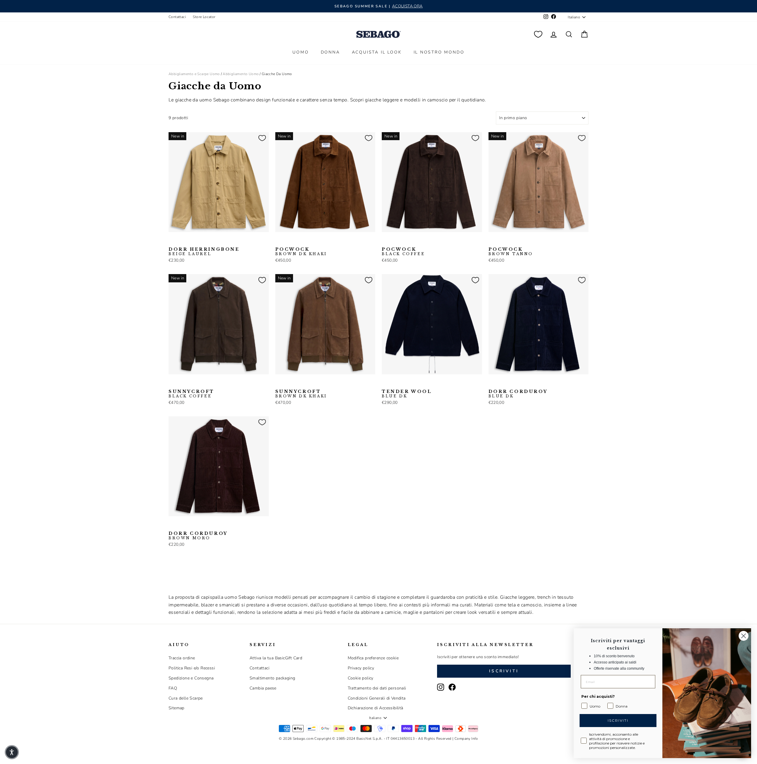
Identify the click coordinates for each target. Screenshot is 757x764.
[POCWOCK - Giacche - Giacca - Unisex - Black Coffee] (288, 241)
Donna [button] (330, 52)
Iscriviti (504, 671)
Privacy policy (361, 668)
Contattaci (177, 16)
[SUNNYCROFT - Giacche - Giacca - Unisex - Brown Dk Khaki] (182, 383)
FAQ (173, 688)
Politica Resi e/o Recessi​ (192, 668)
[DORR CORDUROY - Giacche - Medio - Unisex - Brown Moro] (502, 383)
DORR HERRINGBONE (204, 251)
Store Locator (204, 16)
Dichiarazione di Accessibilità (375, 708)
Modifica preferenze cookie (373, 658)
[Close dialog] (743, 636)
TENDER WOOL (407, 393)
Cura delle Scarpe (186, 698)
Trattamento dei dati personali (377, 688)
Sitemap (177, 708)
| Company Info (465, 738)
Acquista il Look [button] (377, 52)
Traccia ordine (182, 658)
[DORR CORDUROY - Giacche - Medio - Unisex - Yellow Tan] (511, 383)
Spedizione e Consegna (191, 678)
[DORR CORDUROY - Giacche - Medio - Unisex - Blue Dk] (492, 383)
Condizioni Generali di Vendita (377, 698)
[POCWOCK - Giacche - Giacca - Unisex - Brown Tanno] (298, 241)
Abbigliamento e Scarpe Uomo (194, 74)
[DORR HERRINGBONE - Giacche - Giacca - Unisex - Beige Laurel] (172, 241)
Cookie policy (360, 678)
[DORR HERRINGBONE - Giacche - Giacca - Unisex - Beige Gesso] (182, 241)
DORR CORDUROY (518, 393)
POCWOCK (301, 251)
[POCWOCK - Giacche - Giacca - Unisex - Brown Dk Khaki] (279, 241)
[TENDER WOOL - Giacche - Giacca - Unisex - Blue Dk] (385, 383)
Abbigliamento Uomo (241, 74)
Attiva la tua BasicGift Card (276, 658)
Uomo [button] (300, 52)
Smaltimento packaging (272, 678)
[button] (12, 752)
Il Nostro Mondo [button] (439, 52)
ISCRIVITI (618, 720)
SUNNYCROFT (191, 393)
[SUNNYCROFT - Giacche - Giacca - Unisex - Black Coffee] (172, 383)
